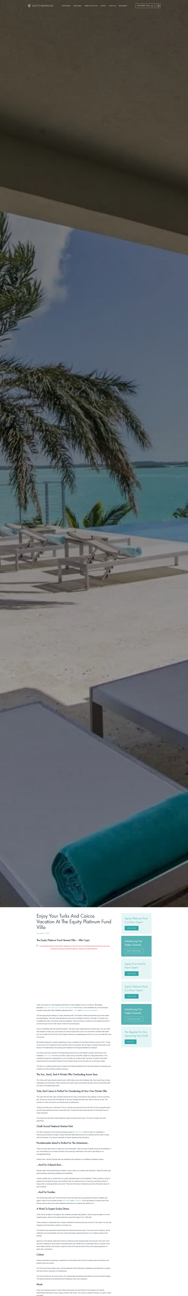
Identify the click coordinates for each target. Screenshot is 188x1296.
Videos (103, 6)
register (130, 1041)
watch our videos (134, 951)
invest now (131, 928)
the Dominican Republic (89, 1010)
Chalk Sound (78, 1132)
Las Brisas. (78, 1200)
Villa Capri (47, 1055)
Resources (123, 6)
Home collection (91, 6)
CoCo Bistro (66, 1200)
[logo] (40, 5)
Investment (66, 6)
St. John (75, 1010)
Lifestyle (112, 6)
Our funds (78, 6)
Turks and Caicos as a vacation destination (58, 1007)
